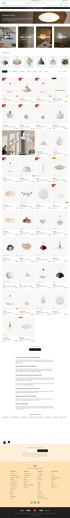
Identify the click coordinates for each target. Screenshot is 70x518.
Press (52, 483)
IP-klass (46, 71)
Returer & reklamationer (14, 475)
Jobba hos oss (53, 479)
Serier (40, 71)
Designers (39, 477)
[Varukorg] (66, 3)
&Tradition (21, 371)
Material (34, 71)
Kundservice (12, 473)
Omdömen (53, 475)
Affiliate (52, 481)
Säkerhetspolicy (13, 488)
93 (36, 352)
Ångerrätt (11, 498)
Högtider (39, 486)
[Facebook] (31, 502)
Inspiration (66, 5)
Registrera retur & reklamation (15, 477)
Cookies (11, 490)
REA (38, 481)
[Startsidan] (4, 3)
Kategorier (15, 71)
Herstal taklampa (23, 417)
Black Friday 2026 (41, 494)
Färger (29, 71)
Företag (11, 494)
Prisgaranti (12, 492)
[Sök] (26, 3)
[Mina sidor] (62, 3)
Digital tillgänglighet (13, 496)
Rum (51, 5)
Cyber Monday (40, 496)
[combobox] (65, 1)
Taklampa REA (5, 417)
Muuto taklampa (31, 417)
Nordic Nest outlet (54, 486)
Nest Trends (40, 492)
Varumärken (55, 5)
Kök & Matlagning (18, 5)
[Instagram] (35, 502)
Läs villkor (35, 457)
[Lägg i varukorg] (16, 101)
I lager (10, 71)
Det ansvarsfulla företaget (55, 477)
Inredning (12, 5)
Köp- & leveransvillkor (14, 486)
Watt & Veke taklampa (40, 417)
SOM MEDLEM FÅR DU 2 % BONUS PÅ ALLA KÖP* (35, 0)
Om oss (52, 473)
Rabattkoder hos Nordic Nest (43, 498)
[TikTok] (38, 502)
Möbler (35, 5)
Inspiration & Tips (40, 473)
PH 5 (34, 371)
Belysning (24, 5)
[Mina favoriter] (64, 3)
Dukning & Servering (5, 5)
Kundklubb (12, 479)
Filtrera (5, 71)
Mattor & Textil (30, 5)
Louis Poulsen (38, 371)
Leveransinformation (13, 483)
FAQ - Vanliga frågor (13, 481)
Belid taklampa (55, 417)
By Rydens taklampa (63, 417)
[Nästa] (68, 417)
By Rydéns (42, 379)
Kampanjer (61, 5)
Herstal (26, 384)
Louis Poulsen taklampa (14, 417)
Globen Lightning (29, 383)
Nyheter (48, 5)
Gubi (30, 371)
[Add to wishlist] (15, 102)
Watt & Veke (18, 392)
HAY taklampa (47, 417)
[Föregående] (2, 417)
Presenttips (39, 490)
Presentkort (26, 486)
